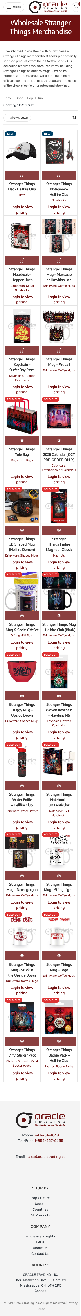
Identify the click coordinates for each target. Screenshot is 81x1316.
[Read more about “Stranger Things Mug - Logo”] (59, 955)
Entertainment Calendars (59, 470)
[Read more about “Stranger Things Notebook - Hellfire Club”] (59, 175)
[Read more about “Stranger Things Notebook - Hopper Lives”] (22, 260)
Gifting (15, 635)
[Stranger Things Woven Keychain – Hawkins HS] (59, 671)
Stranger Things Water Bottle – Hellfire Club (22, 799)
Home (7, 98)
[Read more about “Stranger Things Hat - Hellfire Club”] (22, 175)
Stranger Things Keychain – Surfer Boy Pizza (22, 364)
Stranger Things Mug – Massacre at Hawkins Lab (59, 274)
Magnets (59, 555)
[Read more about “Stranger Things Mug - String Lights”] (59, 875)
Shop (19, 98)
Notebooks (59, 200)
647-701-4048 (47, 1135)
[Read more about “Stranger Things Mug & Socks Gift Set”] (22, 615)
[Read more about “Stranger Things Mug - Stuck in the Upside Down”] (22, 955)
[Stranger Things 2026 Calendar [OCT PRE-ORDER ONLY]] (59, 416)
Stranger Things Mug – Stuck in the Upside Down (22, 969)
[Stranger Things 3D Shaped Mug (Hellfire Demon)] (22, 506)
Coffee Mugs (66, 285)
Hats (22, 195)
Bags (14, 460)
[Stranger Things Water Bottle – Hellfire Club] (22, 761)
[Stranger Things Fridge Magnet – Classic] (59, 506)
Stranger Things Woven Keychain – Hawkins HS (59, 710)
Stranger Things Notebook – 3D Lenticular (59, 799)
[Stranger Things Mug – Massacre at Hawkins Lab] (59, 236)
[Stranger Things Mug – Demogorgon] (22, 851)
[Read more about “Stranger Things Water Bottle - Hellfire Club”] (22, 785)
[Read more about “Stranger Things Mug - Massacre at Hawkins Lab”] (59, 260)
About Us (40, 1248)
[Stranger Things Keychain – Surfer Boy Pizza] (22, 326)
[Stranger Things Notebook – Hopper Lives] (22, 236)
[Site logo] (48, 7)
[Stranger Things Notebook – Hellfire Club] (59, 150)
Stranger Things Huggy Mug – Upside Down (22, 710)
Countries (40, 1209)
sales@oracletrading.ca (46, 1157)
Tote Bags (26, 460)
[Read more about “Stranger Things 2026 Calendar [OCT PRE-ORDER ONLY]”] (59, 440)
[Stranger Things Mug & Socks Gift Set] (22, 591)
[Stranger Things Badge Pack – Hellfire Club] (59, 1017)
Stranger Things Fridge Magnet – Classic (59, 544)
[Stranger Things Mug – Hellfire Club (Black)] (59, 591)
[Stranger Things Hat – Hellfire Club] (22, 150)
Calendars (58, 465)
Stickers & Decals (18, 1061)
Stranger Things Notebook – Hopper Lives (22, 274)
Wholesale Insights (40, 1236)
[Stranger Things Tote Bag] (22, 416)
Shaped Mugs (29, 555)
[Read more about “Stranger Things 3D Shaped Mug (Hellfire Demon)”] (22, 530)
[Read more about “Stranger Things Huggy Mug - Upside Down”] (22, 695)
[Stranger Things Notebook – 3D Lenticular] (59, 761)
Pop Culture (35, 98)
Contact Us (40, 1254)
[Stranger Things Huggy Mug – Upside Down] (22, 671)
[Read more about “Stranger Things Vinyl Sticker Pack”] (22, 1041)
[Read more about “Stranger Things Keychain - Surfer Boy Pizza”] (22, 350)
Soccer (40, 1204)
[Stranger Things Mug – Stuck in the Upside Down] (22, 931)
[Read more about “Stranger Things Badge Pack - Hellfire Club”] (59, 1041)
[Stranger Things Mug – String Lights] (59, 851)
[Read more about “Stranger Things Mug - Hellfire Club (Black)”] (59, 615)
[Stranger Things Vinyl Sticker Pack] (22, 1017)
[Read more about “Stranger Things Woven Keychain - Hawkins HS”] (59, 695)
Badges (49, 1066)
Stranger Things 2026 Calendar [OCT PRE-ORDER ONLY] (59, 454)
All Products (40, 1215)
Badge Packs (65, 1066)
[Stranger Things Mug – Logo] (59, 931)
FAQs (40, 1242)
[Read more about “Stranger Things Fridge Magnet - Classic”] (59, 530)
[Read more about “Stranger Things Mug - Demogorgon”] (22, 875)
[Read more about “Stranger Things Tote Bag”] (22, 440)
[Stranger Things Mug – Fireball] (59, 326)
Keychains (16, 375)
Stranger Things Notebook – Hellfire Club (59, 189)
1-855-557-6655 (48, 1140)
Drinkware (50, 285)
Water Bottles (29, 811)
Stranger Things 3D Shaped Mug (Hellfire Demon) (22, 544)
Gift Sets (27, 635)
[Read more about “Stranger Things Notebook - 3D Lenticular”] (59, 785)
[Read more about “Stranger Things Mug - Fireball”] (59, 350)
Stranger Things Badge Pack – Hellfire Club (59, 1055)
